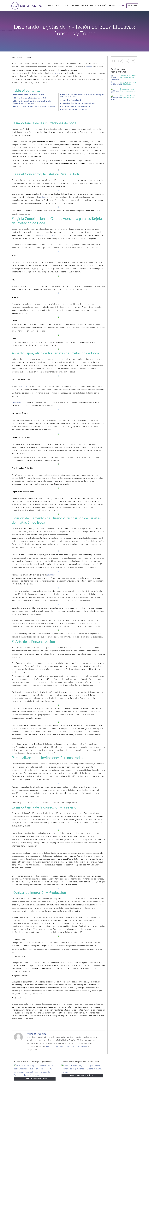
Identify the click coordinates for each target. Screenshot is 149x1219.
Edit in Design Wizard (58, 410)
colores (43, 197)
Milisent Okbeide (37, 1034)
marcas (58, 73)
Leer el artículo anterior (35, 1079)
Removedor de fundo (55, 1047)
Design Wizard (18, 402)
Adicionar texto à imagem (76, 1047)
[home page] (26, 5)
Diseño (28, 57)
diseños (89, 67)
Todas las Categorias (18, 57)
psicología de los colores (49, 235)
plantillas (51, 575)
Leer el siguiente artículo (82, 1075)
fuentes (24, 387)
